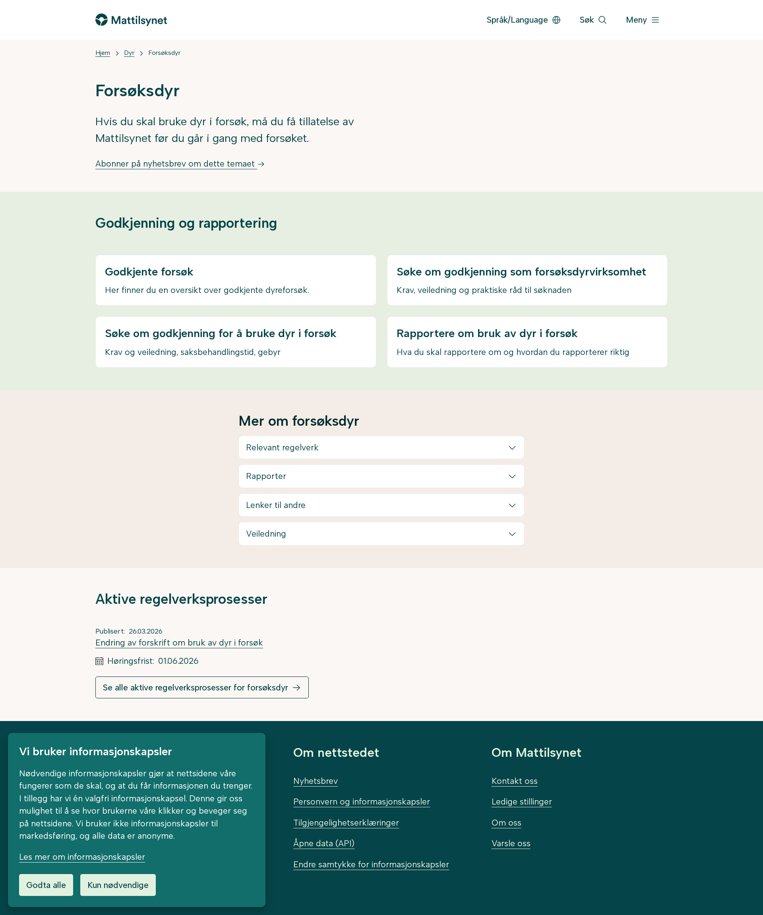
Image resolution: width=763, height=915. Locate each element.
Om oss (506, 823)
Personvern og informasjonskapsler (361, 801)
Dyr (129, 52)
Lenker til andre (276, 505)
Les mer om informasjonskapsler (82, 857)
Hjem (102, 52)
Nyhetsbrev (315, 781)
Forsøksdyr (164, 52)
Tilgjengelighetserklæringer (346, 823)
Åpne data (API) (323, 843)
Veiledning (266, 534)
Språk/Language (517, 20)
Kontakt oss (515, 781)
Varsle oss (511, 843)
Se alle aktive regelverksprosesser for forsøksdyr (195, 687)
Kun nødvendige (118, 885)
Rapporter (266, 476)
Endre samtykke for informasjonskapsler (371, 864)
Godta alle (46, 885)
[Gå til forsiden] (131, 20)
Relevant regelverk (282, 447)
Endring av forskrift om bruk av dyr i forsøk (179, 642)
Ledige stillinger (522, 801)
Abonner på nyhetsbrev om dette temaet (176, 164)
